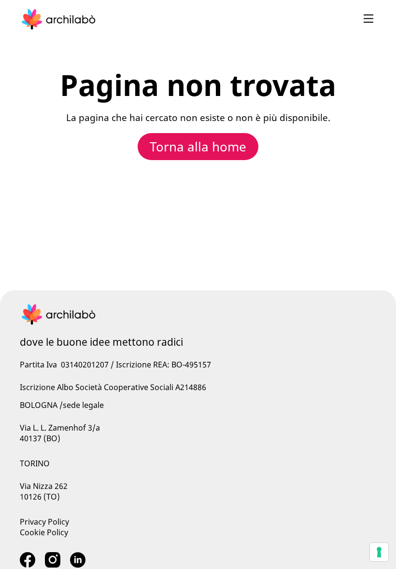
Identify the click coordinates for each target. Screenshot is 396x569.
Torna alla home (198, 146)
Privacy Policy (44, 521)
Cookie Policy (44, 532)
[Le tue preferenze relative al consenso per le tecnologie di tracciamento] (379, 552)
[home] (58, 19)
